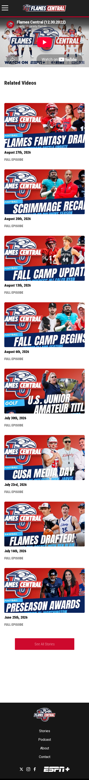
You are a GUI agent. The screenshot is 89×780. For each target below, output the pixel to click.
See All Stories (45, 644)
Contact (44, 757)
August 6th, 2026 (16, 352)
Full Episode (13, 159)
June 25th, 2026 (15, 617)
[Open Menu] (5, 8)
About (44, 748)
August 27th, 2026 (17, 152)
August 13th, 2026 (17, 285)
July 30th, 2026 (15, 418)
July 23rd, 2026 (15, 485)
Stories (44, 731)
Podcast (44, 740)
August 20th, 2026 (17, 219)
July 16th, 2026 (15, 551)
